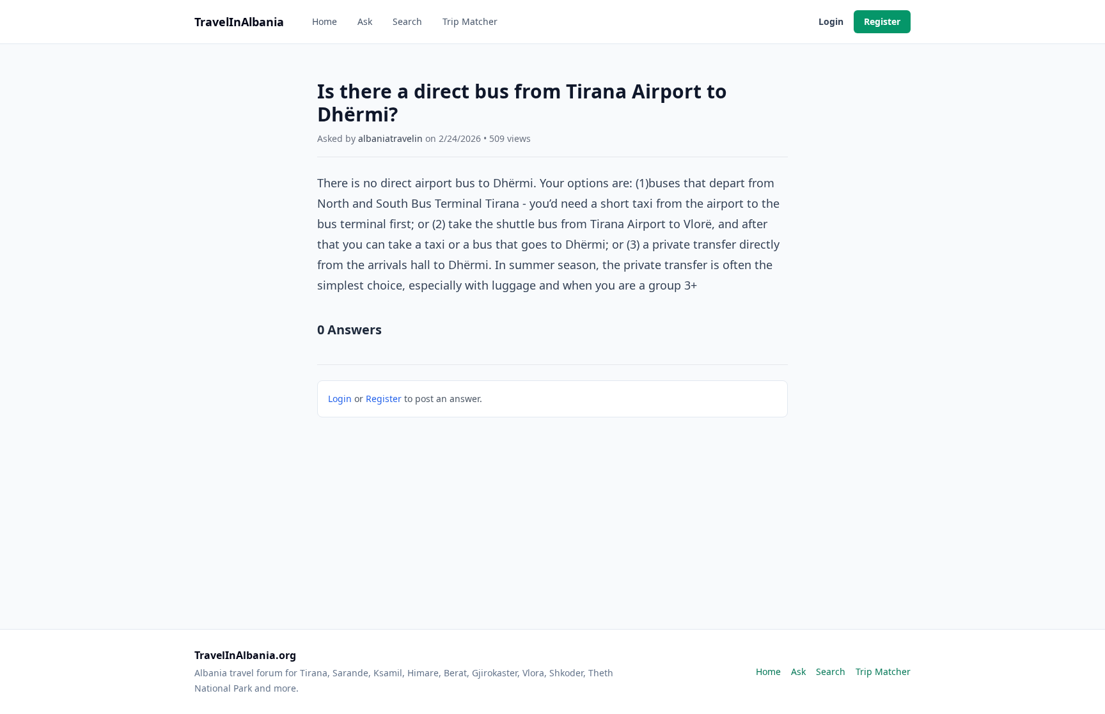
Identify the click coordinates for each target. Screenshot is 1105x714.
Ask (364, 21)
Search (407, 21)
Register (882, 21)
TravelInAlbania (239, 21)
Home (324, 21)
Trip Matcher (470, 21)
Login (831, 21)
